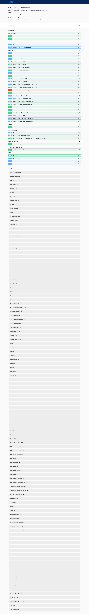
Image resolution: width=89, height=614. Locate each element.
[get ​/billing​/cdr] (80, 158)
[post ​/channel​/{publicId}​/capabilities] (80, 110)
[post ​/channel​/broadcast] (80, 76)
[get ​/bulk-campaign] (80, 132)
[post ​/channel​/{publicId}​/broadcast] (80, 93)
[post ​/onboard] (80, 33)
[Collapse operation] (79, 30)
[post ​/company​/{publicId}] (80, 36)
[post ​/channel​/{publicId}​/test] (80, 107)
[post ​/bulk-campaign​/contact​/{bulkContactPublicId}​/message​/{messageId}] (80, 138)
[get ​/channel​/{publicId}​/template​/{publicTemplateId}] (80, 84)
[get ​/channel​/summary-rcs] (80, 73)
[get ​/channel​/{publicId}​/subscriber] (80, 95)
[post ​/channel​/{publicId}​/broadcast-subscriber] (80, 101)
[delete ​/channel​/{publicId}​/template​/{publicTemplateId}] (80, 90)
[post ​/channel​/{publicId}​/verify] (80, 64)
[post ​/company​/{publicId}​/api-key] (80, 39)
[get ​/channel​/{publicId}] (80, 59)
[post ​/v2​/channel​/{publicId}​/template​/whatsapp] (80, 149)
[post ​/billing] (80, 155)
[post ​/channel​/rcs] (80, 56)
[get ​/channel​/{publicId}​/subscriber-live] (80, 98)
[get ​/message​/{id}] (80, 44)
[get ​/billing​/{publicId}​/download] (80, 164)
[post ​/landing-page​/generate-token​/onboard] (80, 144)
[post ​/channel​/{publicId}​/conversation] (80, 112)
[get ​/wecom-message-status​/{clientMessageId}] (80, 47)
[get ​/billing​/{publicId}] (80, 161)
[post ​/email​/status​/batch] (80, 127)
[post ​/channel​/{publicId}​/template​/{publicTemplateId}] (80, 87)
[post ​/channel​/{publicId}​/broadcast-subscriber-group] (80, 104)
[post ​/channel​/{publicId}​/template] (80, 81)
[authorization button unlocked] (78, 33)
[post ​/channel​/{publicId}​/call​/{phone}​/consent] (80, 121)
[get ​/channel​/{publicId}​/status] (80, 115)
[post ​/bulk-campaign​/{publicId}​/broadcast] (80, 135)
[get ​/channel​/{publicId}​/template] (80, 78)
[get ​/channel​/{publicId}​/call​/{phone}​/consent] (80, 118)
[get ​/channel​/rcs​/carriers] (80, 53)
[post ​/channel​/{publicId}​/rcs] (80, 61)
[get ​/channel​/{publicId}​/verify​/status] (80, 67)
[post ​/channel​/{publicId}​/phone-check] (80, 70)
